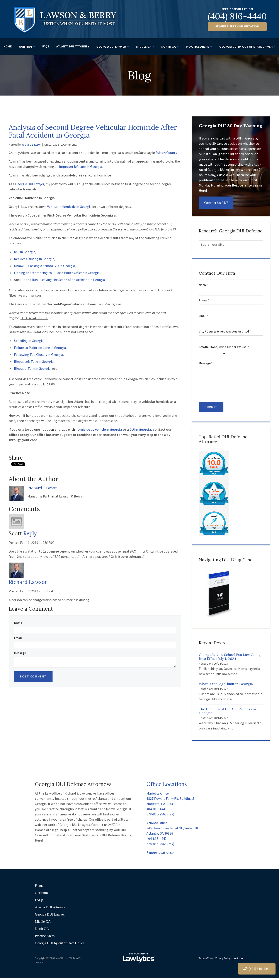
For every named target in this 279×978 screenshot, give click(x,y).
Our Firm (25, 47)
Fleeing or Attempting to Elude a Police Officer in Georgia (57, 273)
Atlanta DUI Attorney (72, 46)
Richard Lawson (31, 144)
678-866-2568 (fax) (160, 814)
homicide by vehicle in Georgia (99, 429)
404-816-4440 (156, 809)
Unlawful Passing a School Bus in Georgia (44, 266)
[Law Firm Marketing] (139, 958)
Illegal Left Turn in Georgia (34, 361)
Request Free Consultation (237, 26)
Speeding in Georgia (29, 340)
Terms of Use (206, 958)
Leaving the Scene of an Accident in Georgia (72, 279)
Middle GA (143, 47)
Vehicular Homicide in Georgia (69, 206)
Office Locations (166, 784)
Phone (204, 300)
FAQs (45, 46)
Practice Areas (197, 47)
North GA (168, 47)
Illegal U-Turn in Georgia (32, 368)
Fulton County (166, 152)
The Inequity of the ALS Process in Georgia (227, 711)
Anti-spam (238, 958)
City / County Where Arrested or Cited (225, 331)
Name (18, 623)
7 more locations (159, 852)
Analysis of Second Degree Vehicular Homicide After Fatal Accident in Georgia (93, 131)
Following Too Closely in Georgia (38, 354)
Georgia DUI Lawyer (111, 47)
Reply (30, 533)
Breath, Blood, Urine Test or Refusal (224, 347)
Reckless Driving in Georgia (34, 259)
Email (18, 638)
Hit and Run (29, 279)
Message (20, 653)
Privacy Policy (222, 958)
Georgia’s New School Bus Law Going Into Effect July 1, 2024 (230, 656)
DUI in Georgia (24, 252)
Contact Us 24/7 (216, 202)
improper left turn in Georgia (80, 166)
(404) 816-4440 (237, 16)
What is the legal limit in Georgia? (227, 684)
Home (7, 46)
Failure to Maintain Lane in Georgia (40, 347)
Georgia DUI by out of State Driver (245, 47)
